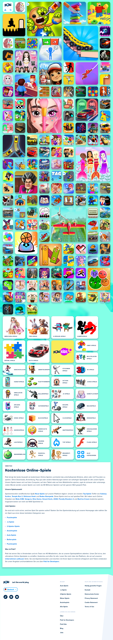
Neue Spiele (40, 494)
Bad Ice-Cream (84, 499)
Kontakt (87, 590)
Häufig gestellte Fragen (93, 586)
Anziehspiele (12, 531)
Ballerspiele (11, 539)
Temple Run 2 (17, 496)
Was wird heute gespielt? (10, 10)
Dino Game (37, 499)
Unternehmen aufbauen (14, 559)
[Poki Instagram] (11, 597)
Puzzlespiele (12, 517)
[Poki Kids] (62, 351)
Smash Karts (47, 499)
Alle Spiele (64, 606)
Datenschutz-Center (92, 594)
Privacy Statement (91, 598)
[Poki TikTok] (6, 597)
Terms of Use (89, 606)
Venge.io (28, 499)
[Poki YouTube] (17, 597)
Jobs (61, 632)
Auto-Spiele (11, 535)
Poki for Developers (51, 561)
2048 (55, 499)
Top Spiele (87, 494)
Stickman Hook (30, 496)
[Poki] (8, 4)
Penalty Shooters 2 (66, 499)
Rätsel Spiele (64, 598)
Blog (61, 628)
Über (61, 616)
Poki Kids (63, 624)
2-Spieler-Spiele (13, 526)
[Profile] (5, 10)
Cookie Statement (91, 602)
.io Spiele (10, 522)
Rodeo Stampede (46, 496)
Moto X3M (20, 499)
